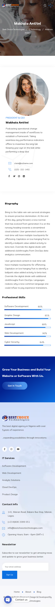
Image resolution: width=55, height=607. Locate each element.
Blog (39, 591)
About (28, 591)
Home (17, 591)
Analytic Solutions (11, 480)
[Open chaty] (8, 599)
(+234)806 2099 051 (19, 521)
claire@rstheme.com (23, 163)
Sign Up (9, 574)
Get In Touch (15, 385)
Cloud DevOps (9, 487)
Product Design (10, 494)
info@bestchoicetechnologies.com (25, 527)
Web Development (11, 473)
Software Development (14, 465)
